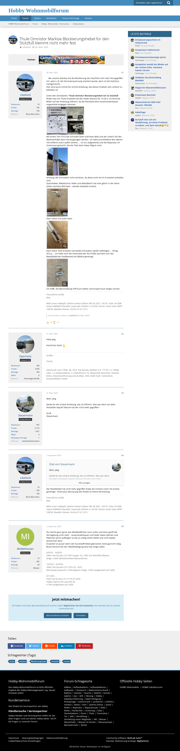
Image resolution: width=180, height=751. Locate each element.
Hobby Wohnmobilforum (38, 10)
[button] (16, 646)
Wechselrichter (71, 725)
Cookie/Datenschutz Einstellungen (24, 741)
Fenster (106, 693)
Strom (83, 713)
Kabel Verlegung (93, 699)
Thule (12, 661)
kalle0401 (139, 91)
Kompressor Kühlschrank (147, 50)
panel (108, 704)
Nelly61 (138, 98)
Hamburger (139, 60)
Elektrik (97, 693)
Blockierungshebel (38, 661)
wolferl (138, 115)
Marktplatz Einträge (19, 438)
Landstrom (98, 701)
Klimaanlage (70, 701)
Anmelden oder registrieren (149, 2)
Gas (75, 696)
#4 (122, 455)
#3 (122, 393)
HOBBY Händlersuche (152, 687)
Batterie (68, 693)
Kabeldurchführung (73, 699)
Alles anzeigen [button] (84, 483)
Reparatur (77, 707)
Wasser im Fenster (87, 722)
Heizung (89, 696)
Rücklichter (77, 710)
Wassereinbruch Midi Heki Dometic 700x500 (147, 103)
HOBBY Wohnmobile (129, 687)
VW (95, 719)
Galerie (67, 696)
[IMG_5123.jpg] (57, 272)
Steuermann (140, 83)
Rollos (67, 710)
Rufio (137, 53)
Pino (137, 108)
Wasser (102, 719)
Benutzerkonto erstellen (57, 615)
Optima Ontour (96, 704)
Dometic (78, 693)
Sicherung (90, 710)
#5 (122, 526)
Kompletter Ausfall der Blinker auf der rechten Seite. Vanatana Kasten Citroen (151, 67)
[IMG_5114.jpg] (57, 161)
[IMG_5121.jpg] (57, 234)
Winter (84, 725)
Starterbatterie (71, 713)
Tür (65, 716)
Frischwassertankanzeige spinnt (150, 57)
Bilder (13, 375)
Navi (84, 704)
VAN (72, 716)
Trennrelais (102, 713)
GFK (81, 696)
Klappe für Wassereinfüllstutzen (150, 87)
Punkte (14, 107)
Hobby (99, 696)
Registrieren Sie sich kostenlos (78, 605)
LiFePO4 (109, 701)
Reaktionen (15, 104)
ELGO (137, 45)
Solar (99, 710)
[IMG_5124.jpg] (65, 120)
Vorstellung (81, 716)
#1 (122, 72)
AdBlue (67, 687)
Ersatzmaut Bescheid (145, 95)
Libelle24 (26, 47)
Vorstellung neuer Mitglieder (77, 719)
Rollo (103, 707)
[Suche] (168, 3)
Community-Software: (124, 738)
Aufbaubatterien (98, 687)
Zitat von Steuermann (62, 464)
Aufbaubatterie (80, 687)
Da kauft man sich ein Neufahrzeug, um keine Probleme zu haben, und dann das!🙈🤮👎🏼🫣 (152, 122)
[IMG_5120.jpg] (57, 202)
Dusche (87, 693)
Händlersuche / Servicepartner (27, 711)
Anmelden (81, 615)
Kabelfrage (140, 112)
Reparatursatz (91, 707)
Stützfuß (54, 661)
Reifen (67, 707)
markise (22, 661)
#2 (122, 333)
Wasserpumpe (105, 722)
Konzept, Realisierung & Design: (127, 741)
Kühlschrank (84, 701)
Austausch (81, 690)
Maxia (77, 704)
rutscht (67, 661)
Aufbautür (69, 690)
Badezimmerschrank (98, 690)
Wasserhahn (70, 722)
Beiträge (14, 111)
